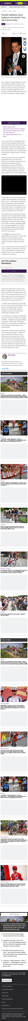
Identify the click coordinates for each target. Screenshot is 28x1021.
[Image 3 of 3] (23, 56)
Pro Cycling (4, 11)
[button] (26, 3)
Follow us (16, 33)
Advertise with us (6, 1005)
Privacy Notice (20, 276)
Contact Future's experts (7, 989)
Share (5, 33)
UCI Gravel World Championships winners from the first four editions (13, 935)
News (3, 24)
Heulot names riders (9, 127)
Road (14, 11)
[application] (14, 184)
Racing (9, 11)
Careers (3, 1002)
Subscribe (20, 3)
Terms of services (18, 275)
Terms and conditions (7, 986)
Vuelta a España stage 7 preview (17, 7)
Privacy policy (5, 992)
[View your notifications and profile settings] (16, 3)
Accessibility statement (7, 999)
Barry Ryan (9, 24)
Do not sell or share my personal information (12, 1008)
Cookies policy (5, 995)
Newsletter (24, 33)
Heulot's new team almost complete (14, 129)
